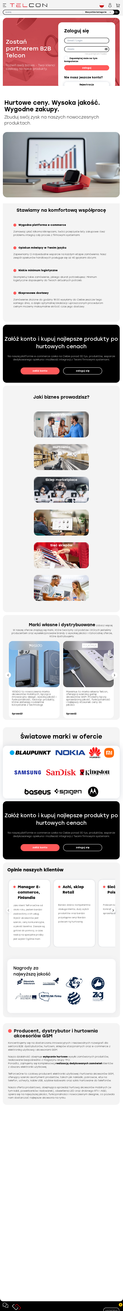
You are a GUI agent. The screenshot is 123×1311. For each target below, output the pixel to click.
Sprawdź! (17, 713)
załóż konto (40, 370)
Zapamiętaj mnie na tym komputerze (80, 60)
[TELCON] (28, 5)
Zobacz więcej (104, 625)
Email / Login (75, 40)
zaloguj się (82, 370)
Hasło (71, 49)
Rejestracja (87, 84)
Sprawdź (71, 713)
